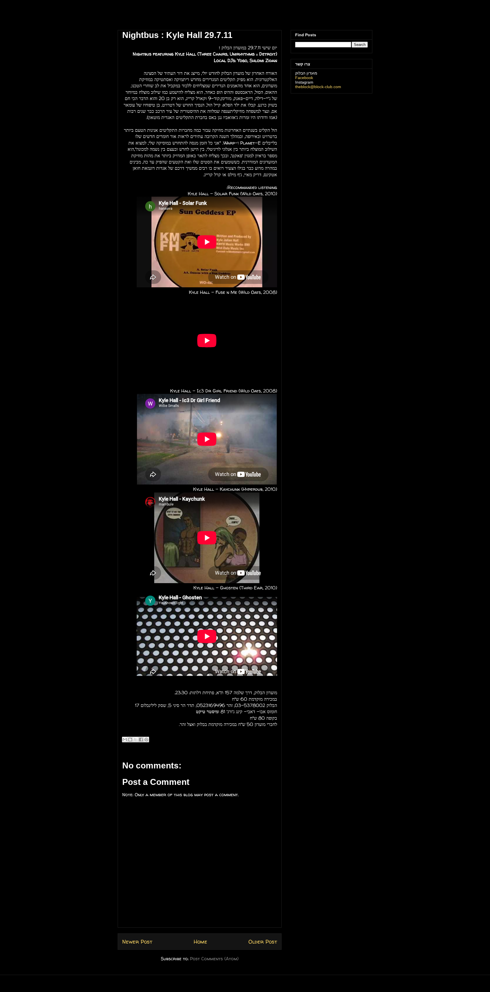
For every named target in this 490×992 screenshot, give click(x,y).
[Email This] (125, 739)
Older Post (262, 941)
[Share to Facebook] (141, 739)
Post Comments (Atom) (214, 958)
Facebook (304, 77)
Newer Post (137, 941)
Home (200, 941)
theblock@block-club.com (318, 86)
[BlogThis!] (130, 739)
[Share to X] (135, 739)
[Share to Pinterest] (146, 739)
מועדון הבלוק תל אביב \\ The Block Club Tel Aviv (156, 17)
